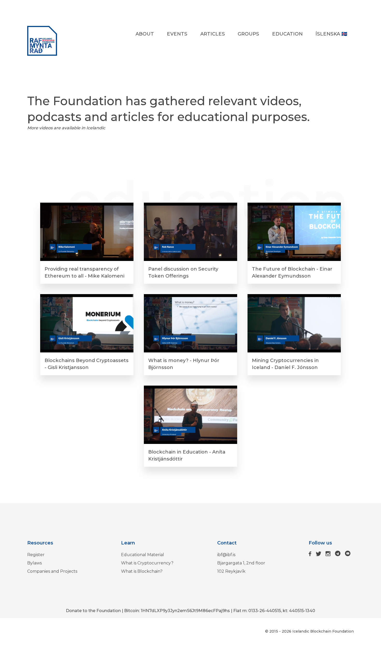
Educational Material (142, 554)
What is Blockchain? (142, 571)
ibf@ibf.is (226, 554)
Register (36, 554)
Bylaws (34, 563)
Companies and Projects (52, 571)
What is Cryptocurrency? (147, 563)
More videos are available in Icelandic (66, 127)
